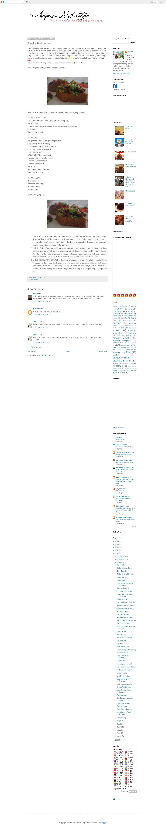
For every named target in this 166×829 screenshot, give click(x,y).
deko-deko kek (125, 320)
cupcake (124, 318)
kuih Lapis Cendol (123, 647)
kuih (122, 333)
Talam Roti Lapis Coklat (129, 204)
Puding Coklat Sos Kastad (126, 602)
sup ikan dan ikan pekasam (126, 667)
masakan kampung (121, 340)
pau (122, 347)
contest (115, 318)
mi (116, 345)
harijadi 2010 (117, 325)
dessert (117, 323)
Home (68, 352)
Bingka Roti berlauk (124, 687)
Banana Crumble (123, 588)
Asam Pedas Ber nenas (125, 617)
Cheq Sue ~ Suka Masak (124, 460)
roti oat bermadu (122, 653)
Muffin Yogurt (130, 191)
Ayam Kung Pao (122, 611)
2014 (117, 541)
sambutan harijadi (123, 703)
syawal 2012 (129, 368)
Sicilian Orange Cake (124, 568)
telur (114, 373)
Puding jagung (122, 706)
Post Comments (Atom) (45, 355)
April (119, 733)
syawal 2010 (117, 368)
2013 (117, 544)
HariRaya (115, 328)
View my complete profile (121, 73)
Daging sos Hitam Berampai (123, 680)
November (121, 559)
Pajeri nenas (121, 635)
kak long (36, 309)
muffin (132, 345)
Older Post (103, 352)
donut (131, 323)
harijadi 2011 (129, 325)
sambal (116, 355)
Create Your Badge (119, 89)
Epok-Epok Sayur (123, 571)
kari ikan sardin (122, 641)
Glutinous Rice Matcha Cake (125, 447)
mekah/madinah (131, 343)
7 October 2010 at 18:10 (41, 301)
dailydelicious (121, 489)
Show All (134, 526)
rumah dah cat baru (123, 676)
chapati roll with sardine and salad (125, 595)
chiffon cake (117, 315)
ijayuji (35, 293)
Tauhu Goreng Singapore (126, 574)
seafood (125, 363)
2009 (117, 740)
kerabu (130, 331)
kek (118, 330)
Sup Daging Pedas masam (126, 620)
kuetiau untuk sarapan (124, 670)
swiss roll (131, 366)
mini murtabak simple (124, 684)
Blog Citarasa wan (122, 496)
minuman (124, 345)
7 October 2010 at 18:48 (41, 314)
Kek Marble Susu (123, 614)
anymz (35, 321)
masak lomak (121, 338)
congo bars (121, 580)
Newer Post (32, 352)
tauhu (131, 371)
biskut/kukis (117, 311)
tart (124, 371)
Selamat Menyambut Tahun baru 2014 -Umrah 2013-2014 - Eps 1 (130, 181)
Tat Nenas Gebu (129, 127)
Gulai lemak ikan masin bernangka (125, 584)
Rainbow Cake (130, 152)
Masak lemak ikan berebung (123, 657)
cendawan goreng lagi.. (125, 608)
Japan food (132, 328)
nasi (114, 347)
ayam (120, 308)
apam (125, 306)
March (119, 736)
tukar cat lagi (121, 631)
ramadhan (129, 349)
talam (115, 370)
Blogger (103, 823)
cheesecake (129, 313)
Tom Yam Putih (122, 599)
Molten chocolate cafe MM (124, 454)
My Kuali (119, 437)
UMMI (70, 58)
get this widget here (119, 427)
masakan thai (118, 343)
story (118, 365)
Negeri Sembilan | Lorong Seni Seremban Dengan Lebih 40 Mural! (125, 510)
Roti (128, 352)
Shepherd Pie (121, 565)
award (133, 306)
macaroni (129, 335)
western (122, 373)
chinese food (129, 316)
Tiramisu (120, 644)
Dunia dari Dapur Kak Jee (125, 468)
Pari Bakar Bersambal (124, 638)
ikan (122, 328)
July (118, 724)
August (119, 721)
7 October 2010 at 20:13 (41, 327)
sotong (133, 363)
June (119, 727)
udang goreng (122, 673)
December (121, 556)
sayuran (116, 363)
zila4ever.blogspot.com (124, 517)
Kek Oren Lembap (123, 623)
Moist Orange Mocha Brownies (124, 691)
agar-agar (116, 306)
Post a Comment (36, 347)
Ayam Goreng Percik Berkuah (124, 713)
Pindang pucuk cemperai (125, 591)
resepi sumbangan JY (124, 477)
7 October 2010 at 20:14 (41, 343)
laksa (118, 335)
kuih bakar (132, 333)
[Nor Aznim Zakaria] (115, 87)
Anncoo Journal (121, 445)
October (120, 562)
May (118, 730)
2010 (117, 554)
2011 (117, 550)
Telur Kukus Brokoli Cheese (124, 462)
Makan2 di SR (120, 439)
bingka (35, 279)
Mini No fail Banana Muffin (130, 165)
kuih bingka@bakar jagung (126, 650)
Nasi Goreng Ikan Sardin (125, 605)
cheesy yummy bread (124, 664)
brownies (130, 311)
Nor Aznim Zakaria (119, 82)
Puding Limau (122, 695)
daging (133, 318)
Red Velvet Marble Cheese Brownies (129, 219)
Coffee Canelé (120, 491)
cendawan (116, 313)
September (121, 718)
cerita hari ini (121, 577)
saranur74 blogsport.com (125, 452)
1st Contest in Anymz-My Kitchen (130, 141)
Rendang (116, 352)
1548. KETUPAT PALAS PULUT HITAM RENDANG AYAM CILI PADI (125, 481)
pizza (128, 347)
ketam (115, 333)
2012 (117, 547)
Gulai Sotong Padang (124, 709)
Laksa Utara (121, 661)
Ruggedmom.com (122, 506)
